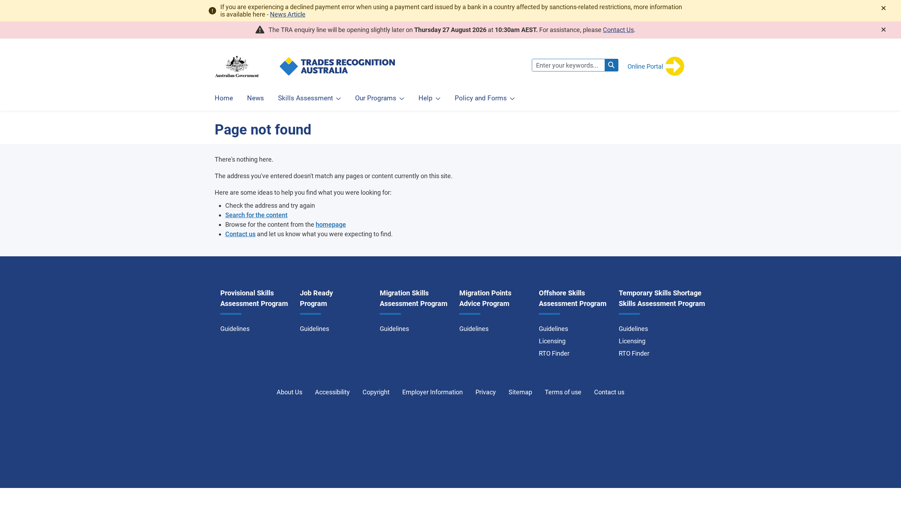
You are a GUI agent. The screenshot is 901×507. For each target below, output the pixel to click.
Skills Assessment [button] (305, 98)
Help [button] (425, 98)
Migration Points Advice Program (485, 298)
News (255, 98)
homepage (331, 224)
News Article (287, 14)
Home (224, 98)
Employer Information (432, 392)
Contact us (240, 234)
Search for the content (256, 215)
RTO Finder (554, 353)
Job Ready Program (316, 298)
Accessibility (332, 392)
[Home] (448, 57)
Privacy (485, 392)
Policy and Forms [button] (481, 98)
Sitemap (520, 392)
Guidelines (235, 328)
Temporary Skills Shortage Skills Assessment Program (662, 298)
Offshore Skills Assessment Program (572, 298)
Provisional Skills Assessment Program (254, 298)
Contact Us (618, 29)
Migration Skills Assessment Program (413, 298)
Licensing (552, 341)
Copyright (376, 392)
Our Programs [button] (375, 98)
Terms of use (563, 392)
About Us (289, 392)
